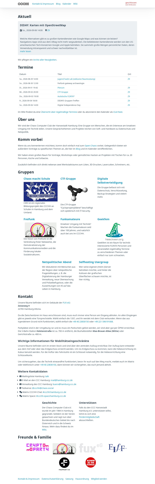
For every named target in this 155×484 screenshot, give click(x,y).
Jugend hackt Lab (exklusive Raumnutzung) (76, 79)
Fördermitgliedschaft (89, 417)
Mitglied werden (99, 478)
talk (47, 376)
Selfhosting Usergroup (93, 262)
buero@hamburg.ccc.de (64, 384)
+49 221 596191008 (103, 321)
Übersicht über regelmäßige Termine (59, 112)
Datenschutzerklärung (52, 478)
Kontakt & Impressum (43, 3)
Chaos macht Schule (37, 178)
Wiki (75, 3)
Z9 (48, 30)
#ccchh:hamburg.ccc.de (54, 392)
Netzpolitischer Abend (56, 262)
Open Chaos (91, 145)
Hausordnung (82, 478)
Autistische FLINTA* (66, 96)
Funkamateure (70, 219)
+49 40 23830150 (81, 321)
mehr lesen (25, 51)
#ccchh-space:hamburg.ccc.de (51, 396)
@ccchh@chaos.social (43, 388)
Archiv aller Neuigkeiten (44, 59)
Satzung (69, 478)
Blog (58, 3)
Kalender (67, 3)
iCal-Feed (117, 112)
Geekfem (103, 219)
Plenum (61, 87)
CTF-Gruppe (63, 92)
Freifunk (29, 219)
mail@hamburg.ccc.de (62, 380)
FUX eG (66, 302)
